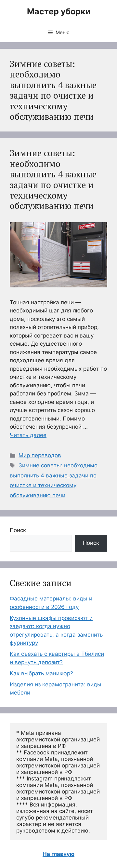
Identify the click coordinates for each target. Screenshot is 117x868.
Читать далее (28, 435)
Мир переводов (40, 455)
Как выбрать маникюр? (41, 673)
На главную (58, 854)
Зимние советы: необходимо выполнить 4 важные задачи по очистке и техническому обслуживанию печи (53, 179)
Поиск (18, 530)
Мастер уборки (58, 11)
